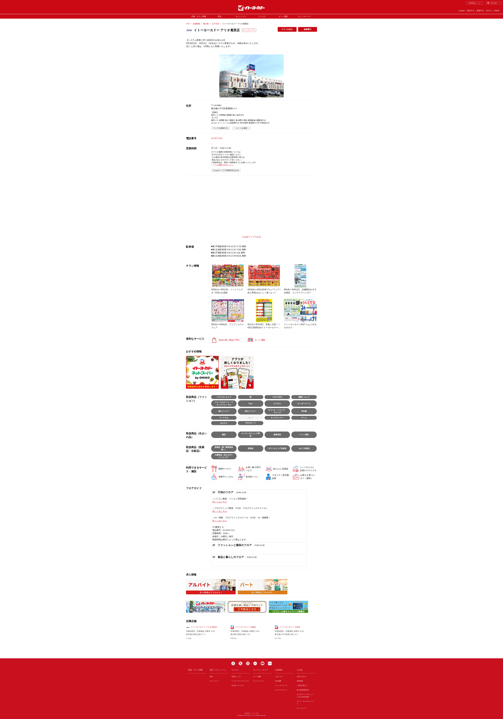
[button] (251, 75)
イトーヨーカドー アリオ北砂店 (204, 627)
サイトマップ (301, 708)
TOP (188, 24)
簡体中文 (470, 11)
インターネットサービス (240, 681)
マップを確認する (220, 128)
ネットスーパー (304, 16)
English (462, 11)
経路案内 (307, 29)
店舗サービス (236, 676)
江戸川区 (215, 24)
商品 (220, 16)
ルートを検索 (241, 128)
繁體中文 (480, 11)
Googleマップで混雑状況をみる (226, 170)
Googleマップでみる (251, 237)
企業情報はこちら (474, 3)
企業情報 (278, 670)
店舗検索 (196, 24)
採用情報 (300, 681)
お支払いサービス (237, 685)
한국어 (489, 11)
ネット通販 (283, 16)
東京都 (206, 24)
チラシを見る (287, 29)
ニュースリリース (281, 685)
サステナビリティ (281, 690)
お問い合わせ (301, 676)
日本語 (496, 11)
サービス (262, 16)
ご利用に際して (302, 685)
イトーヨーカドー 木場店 (245, 627)
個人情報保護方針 (303, 690)
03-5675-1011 (217, 138)
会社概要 (278, 681)
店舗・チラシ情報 (198, 16)
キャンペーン (240, 16)
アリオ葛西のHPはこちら (223, 165)
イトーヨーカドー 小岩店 (289, 627)
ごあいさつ (279, 676)
